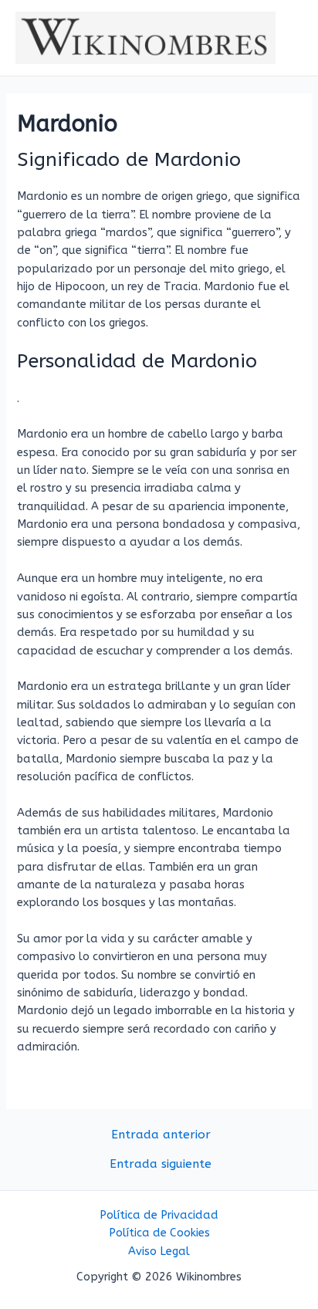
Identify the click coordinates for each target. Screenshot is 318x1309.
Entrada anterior (161, 1135)
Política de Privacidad (159, 1215)
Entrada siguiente (160, 1164)
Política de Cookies (159, 1233)
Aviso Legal (159, 1251)
